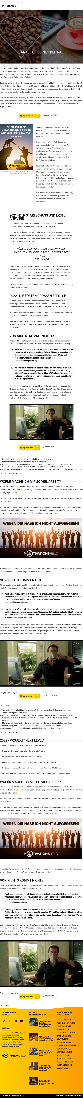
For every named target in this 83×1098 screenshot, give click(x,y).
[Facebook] (9, 1021)
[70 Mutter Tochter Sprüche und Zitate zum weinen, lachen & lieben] (33, 1037)
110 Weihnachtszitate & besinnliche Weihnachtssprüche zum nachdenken (46, 1024)
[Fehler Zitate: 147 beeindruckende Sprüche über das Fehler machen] (33, 1081)
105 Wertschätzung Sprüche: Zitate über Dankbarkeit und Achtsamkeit (45, 1068)
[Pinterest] (4, 1021)
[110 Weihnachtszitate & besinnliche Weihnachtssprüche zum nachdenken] (33, 1022)
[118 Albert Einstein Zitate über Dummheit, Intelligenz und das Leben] (33, 1051)
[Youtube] (21, 1021)
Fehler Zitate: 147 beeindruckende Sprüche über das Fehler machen (46, 1082)
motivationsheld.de (7, 3)
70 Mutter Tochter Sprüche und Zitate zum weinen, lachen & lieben (46, 1038)
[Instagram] (15, 1021)
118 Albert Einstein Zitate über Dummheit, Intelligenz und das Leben (46, 1053)
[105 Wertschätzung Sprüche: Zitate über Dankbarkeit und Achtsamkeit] (33, 1066)
